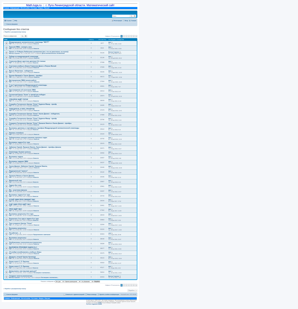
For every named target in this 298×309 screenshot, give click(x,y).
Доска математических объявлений (53, 53)
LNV (10, 234)
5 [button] (131, 36)
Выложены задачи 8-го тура (19, 142)
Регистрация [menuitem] (118, 20)
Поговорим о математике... (42, 272)
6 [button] (133, 36)
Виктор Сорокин (14, 53)
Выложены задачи (16, 157)
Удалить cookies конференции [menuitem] (109, 294)
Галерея (133, 20)
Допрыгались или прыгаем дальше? (23, 271)
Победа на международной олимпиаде (23, 56)
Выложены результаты (17, 228)
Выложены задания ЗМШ (18, 161)
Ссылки (9, 20)
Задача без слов (15, 185)
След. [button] (136, 36)
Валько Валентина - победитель (21, 71)
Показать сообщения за (48, 281)
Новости (36, 43)
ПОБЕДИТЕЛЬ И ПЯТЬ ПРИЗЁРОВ (21, 109)
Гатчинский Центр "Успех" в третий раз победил (27, 95)
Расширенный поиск (134, 16)
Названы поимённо (16, 133)
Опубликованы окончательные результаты (25, 242)
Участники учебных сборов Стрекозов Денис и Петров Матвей (32, 66)
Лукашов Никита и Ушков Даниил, (22, 176)
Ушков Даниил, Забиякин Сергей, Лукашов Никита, (28, 166)
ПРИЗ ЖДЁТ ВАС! (15, 209)
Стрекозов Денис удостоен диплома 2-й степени (27, 61)
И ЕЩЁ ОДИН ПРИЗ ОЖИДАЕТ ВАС (22, 199)
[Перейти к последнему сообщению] (111, 42)
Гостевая (34, 8)
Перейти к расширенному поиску (15, 32)
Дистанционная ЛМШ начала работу (22, 80)
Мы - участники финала (18, 190)
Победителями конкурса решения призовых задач (28, 137)
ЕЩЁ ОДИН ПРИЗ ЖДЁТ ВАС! (20, 204)
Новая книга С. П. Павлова (19, 261)
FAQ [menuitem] (15, 20)
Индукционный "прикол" (18, 171)
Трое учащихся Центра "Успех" (20, 223)
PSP (10, 43)
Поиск (131, 16)
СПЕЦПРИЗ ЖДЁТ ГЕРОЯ (18, 99)
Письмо (46, 8)
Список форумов (12, 294)
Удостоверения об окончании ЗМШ (22, 90)
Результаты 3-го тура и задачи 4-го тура (24, 219)
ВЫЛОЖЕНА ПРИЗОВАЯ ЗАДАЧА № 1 (23, 247)
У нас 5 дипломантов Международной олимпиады (28, 85)
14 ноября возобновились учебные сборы (25, 252)
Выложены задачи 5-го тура (19, 195)
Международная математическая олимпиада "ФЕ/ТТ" (29, 42)
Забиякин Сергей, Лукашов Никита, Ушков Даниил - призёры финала (35, 147)
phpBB (99, 302)
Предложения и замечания (41, 234)
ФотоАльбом (25, 8)
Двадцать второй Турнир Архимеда (22, 257)
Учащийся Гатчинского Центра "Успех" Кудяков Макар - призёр (33, 104)
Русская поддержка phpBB (94, 304)
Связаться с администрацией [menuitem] (75, 294)
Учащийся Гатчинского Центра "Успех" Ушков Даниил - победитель (34, 114)
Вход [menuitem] (126, 20)
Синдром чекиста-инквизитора (20, 276)
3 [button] (126, 36)
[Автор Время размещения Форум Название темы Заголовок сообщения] (73, 281)
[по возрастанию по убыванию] (87, 281)
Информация (14, 8)
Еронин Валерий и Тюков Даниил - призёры (25, 75)
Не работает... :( (15, 233)
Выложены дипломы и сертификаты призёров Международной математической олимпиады (44, 128)
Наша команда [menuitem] (92, 294)
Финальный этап (15, 180)
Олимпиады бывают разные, (20, 152)
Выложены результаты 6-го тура (21, 214)
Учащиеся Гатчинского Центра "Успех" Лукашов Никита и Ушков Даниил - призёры (40, 123)
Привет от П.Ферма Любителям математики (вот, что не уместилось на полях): (39, 52)
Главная (6, 8)
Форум (40, 8)
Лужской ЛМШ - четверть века (20, 47)
